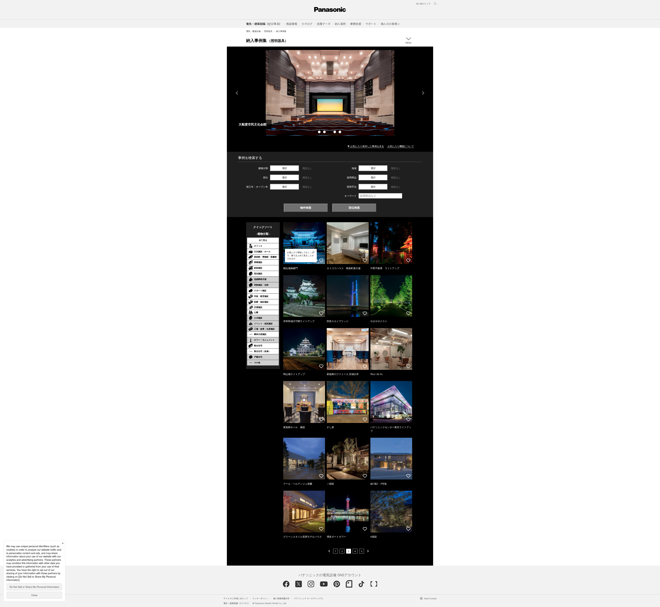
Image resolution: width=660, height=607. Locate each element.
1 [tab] (319, 132)
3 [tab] (330, 132)
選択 (284, 168)
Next (423, 93)
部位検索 (354, 207)
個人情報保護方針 (281, 598)
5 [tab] (340, 132)
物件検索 (305, 207)
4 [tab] (335, 132)
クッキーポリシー (260, 598)
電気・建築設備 (253, 31)
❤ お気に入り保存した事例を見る (366, 146)
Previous (236, 93)
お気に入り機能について (400, 146)
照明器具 (268, 31)
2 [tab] (325, 132)
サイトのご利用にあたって (235, 598)
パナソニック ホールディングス (308, 598)
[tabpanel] (330, 93)
